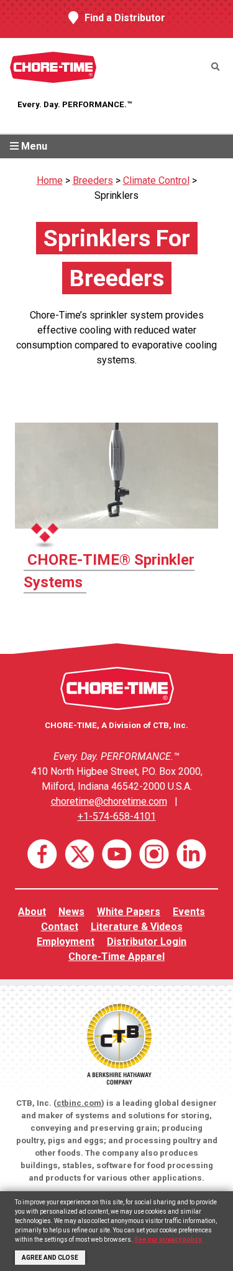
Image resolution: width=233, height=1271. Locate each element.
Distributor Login (146, 941)
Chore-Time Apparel (116, 956)
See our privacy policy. (168, 1239)
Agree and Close (50, 1257)
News (71, 912)
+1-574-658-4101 (117, 816)
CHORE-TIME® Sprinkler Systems (109, 571)
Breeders (93, 180)
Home (50, 180)
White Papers (128, 912)
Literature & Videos (137, 927)
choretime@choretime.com (109, 801)
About (32, 912)
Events (189, 912)
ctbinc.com (79, 1103)
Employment (65, 941)
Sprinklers (116, 195)
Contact (59, 927)
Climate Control (156, 180)
